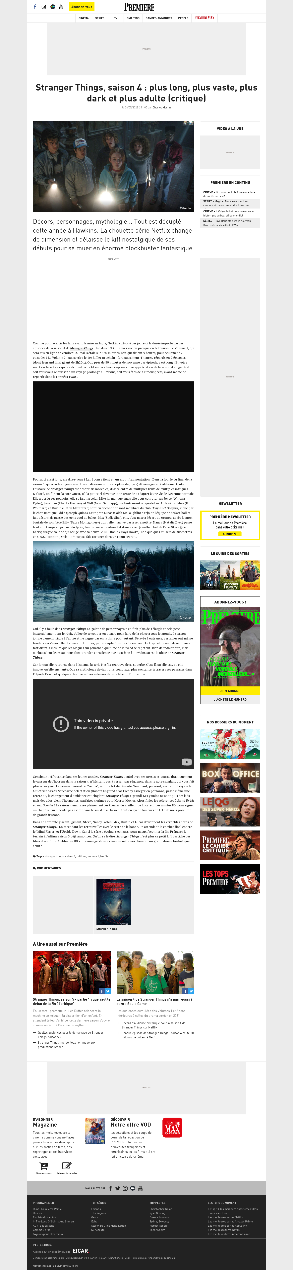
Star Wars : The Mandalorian (108, 1225)
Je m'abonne (230, 691)
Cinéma (84, 18)
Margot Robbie (158, 1225)
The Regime (98, 1213)
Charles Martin (161, 107)
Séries (99, 18)
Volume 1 (93, 856)
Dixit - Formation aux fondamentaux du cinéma (150, 1257)
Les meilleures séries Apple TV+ (227, 1225)
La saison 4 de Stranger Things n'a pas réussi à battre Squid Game (155, 1001)
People (183, 18)
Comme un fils (41, 1229)
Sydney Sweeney (159, 1221)
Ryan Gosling (157, 1213)
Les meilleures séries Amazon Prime (230, 1221)
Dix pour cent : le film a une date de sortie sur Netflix (229, 194)
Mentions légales (42, 1265)
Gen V (94, 1217)
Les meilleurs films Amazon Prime (229, 1234)
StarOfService (115, 1257)
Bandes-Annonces (159, 18)
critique (81, 856)
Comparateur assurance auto (48, 1257)
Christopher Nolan (160, 1209)
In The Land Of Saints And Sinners (54, 1221)
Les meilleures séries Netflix (225, 1217)
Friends (96, 1209)
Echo (94, 1221)
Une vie (37, 1213)
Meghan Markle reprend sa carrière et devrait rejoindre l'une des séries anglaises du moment (226, 204)
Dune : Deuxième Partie (47, 1209)
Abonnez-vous (81, 7)
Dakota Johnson (159, 1217)
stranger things (54, 856)
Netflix (104, 856)
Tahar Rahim (157, 1229)
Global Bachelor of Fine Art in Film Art (86, 1257)
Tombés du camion (44, 1217)
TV (115, 18)
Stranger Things (106, 928)
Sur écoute (97, 1229)
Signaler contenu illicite (65, 1265)
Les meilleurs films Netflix (224, 1229)
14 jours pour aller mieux (48, 1234)
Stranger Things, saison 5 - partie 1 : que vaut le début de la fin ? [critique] (71, 1001)
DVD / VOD (133, 18)
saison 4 (70, 856)
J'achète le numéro (230, 700)
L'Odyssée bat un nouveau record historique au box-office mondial (229, 213)
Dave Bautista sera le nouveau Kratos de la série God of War (227, 223)
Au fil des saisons (43, 1225)
